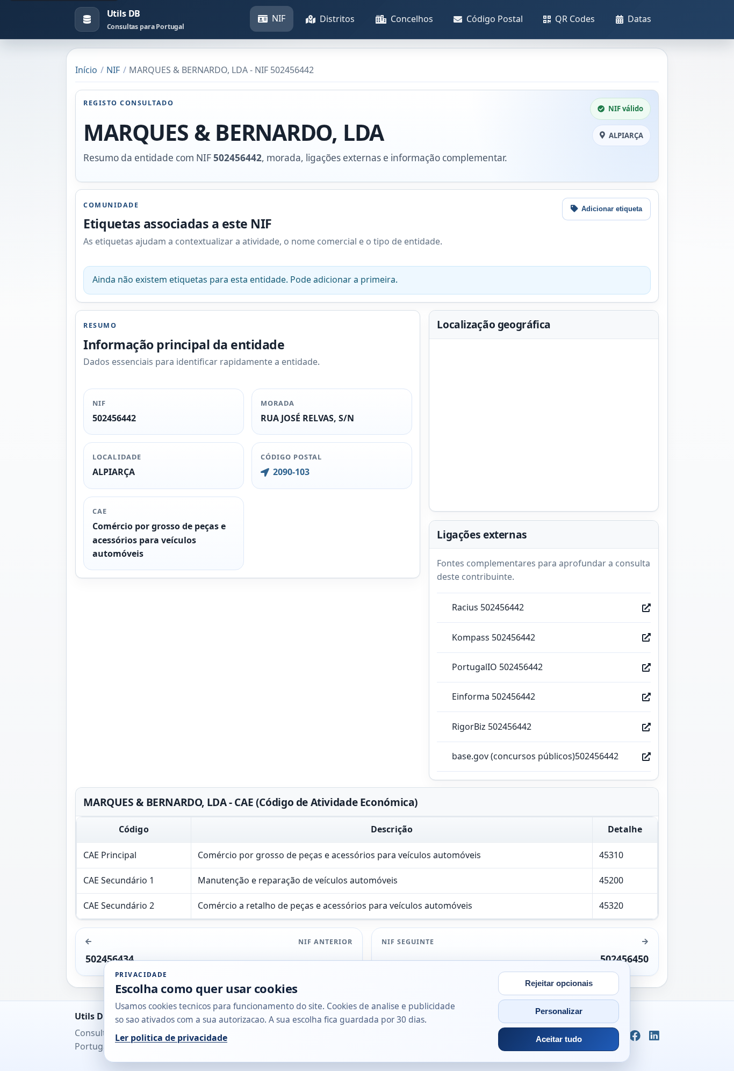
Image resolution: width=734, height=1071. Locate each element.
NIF (278, 18)
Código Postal (494, 19)
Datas (639, 19)
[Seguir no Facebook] (635, 1036)
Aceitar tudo (559, 1039)
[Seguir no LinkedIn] (654, 1036)
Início (86, 70)
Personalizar (558, 1011)
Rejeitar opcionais (559, 983)
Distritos (337, 19)
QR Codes (575, 19)
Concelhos (412, 19)
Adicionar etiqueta (611, 209)
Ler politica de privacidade (171, 1038)
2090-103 (291, 472)
